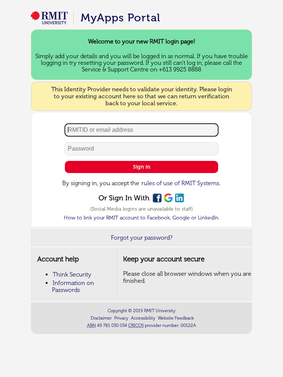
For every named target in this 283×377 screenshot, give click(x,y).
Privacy (121, 318)
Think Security (72, 274)
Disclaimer (101, 318)
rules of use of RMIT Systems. (181, 183)
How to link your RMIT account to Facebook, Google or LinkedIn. (142, 218)
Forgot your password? (141, 237)
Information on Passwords (73, 286)
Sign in (141, 167)
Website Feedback (176, 318)
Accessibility (143, 318)
